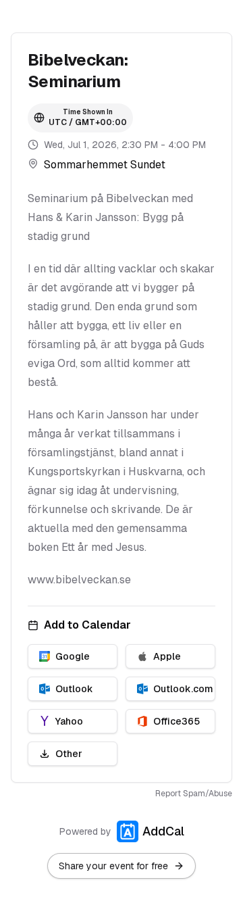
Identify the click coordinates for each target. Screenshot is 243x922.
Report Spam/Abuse (193, 793)
